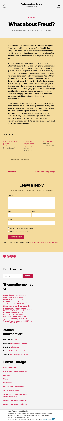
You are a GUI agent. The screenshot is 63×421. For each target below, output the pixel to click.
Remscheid (15, 314)
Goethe (22, 300)
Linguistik (24, 306)
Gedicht (7, 299)
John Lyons (25, 302)
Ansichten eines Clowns (31, 4)
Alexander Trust (21, 30)
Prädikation (14, 347)
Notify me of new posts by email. (19, 232)
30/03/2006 (34, 30)
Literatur (16, 339)
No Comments (47, 30)
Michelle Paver (15, 311)
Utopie (8, 323)
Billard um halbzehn (24, 294)
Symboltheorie (9, 321)
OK (54, 419)
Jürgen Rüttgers (7, 303)
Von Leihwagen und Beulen (19, 355)
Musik (22, 311)
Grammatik (27, 300)
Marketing (39, 419)
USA (4, 323)
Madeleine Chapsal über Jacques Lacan (29, 144)
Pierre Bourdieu (23, 313)
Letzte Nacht (7, 383)
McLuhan (29, 309)
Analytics (31, 419)
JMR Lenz (19, 302)
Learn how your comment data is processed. (44, 242)
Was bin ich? (48, 141)
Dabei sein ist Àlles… (10, 367)
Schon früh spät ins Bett (11, 390)
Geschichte (16, 300)
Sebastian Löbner (10, 317)
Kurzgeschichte (10, 306)
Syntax (17, 321)
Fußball (21, 297)
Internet (13, 302)
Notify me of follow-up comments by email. (21, 228)
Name (10, 211)
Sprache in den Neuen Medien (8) (15, 400)
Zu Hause (6, 375)
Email (34, 211)
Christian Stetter (19, 295)
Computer (27, 295)
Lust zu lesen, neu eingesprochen (15, 371)
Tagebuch (24, 321)
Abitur (4, 294)
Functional (13, 419)
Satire (21, 314)
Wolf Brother (14, 323)
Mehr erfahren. (47, 419)
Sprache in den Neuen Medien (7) (15, 404)
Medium (6, 311)
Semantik (22, 316)
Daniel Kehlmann (7, 297)
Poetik (10, 314)
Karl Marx (20, 304)
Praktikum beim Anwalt (18, 343)
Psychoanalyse (14, 159)
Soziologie (15, 319)
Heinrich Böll (6, 302)
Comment (11, 195)
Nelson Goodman (10, 313)
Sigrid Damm (6, 319)
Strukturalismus (25, 319)
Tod (31, 321)
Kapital (14, 303)
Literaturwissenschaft (14, 308)
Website (10, 219)
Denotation (15, 297)
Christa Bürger (8, 295)
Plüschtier (5, 314)
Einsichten (31, 18)
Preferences (22, 419)
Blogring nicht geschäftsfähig (13, 386)
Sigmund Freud (24, 159)
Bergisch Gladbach (12, 294)
